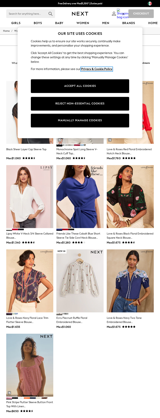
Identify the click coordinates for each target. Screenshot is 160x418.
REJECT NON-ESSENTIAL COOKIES (80, 103)
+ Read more (143, 62)
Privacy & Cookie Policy (96, 69)
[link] (114, 13)
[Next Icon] (80, 14)
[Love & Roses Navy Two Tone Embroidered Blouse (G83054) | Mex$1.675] (130, 280)
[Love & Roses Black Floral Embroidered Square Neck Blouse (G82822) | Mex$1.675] (130, 196)
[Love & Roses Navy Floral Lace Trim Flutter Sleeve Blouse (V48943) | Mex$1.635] (29, 280)
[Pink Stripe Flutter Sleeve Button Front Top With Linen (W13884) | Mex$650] (29, 365)
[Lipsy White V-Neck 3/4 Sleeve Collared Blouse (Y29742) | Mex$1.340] (29, 196)
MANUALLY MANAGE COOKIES (80, 120)
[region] (80, 82)
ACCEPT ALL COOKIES (80, 86)
